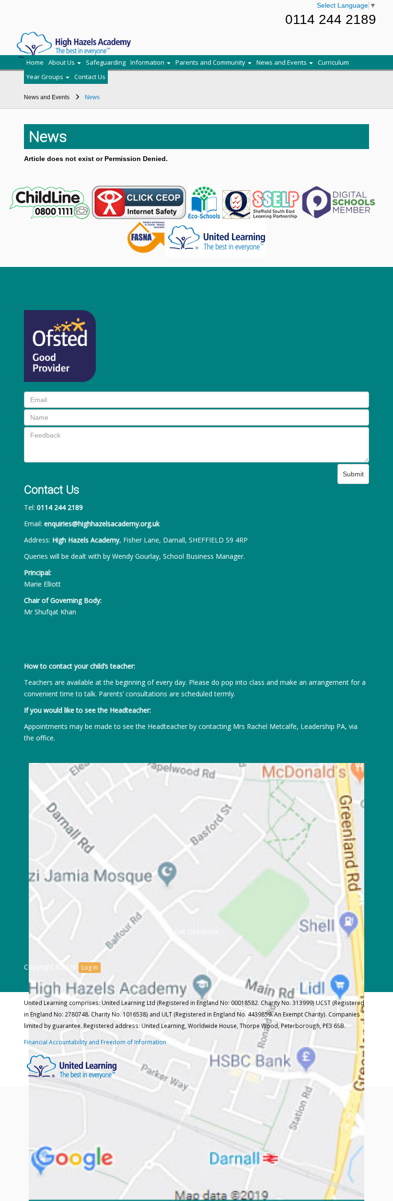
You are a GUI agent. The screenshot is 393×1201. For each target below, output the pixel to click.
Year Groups (45, 76)
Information (148, 62)
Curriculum (333, 62)
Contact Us (89, 76)
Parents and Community (211, 62)
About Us (62, 62)
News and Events (282, 62)
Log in (89, 967)
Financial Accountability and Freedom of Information (95, 1042)
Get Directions (196, 931)
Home (35, 62)
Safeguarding (106, 62)
